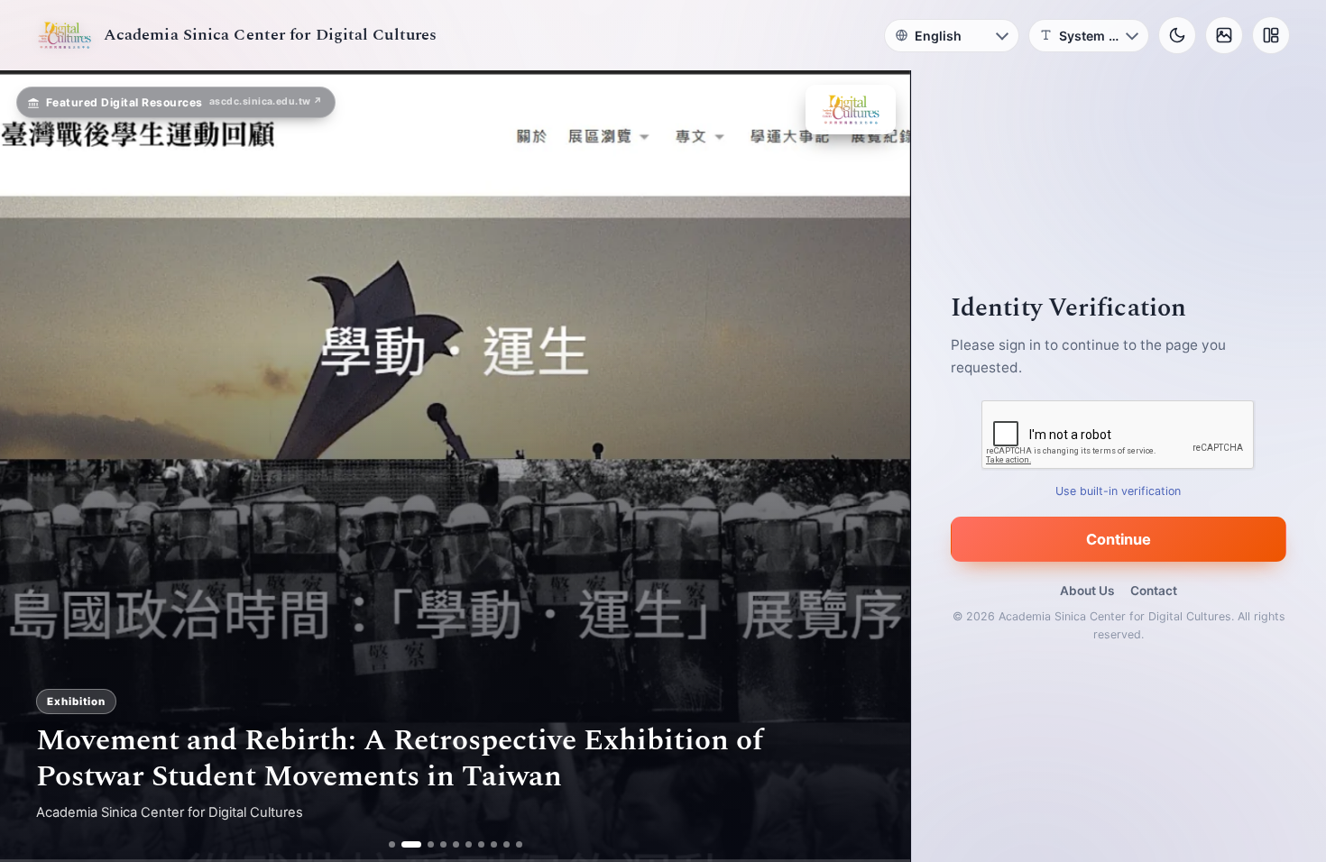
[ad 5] (456, 844)
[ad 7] (481, 844)
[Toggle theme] (1177, 35)
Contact (1153, 590)
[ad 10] (519, 844)
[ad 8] (494, 844)
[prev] (32, 466)
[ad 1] (392, 844)
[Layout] (1271, 35)
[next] (878, 466)
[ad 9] (506, 844)
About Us (1087, 590)
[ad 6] (468, 844)
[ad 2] (404, 844)
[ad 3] (424, 844)
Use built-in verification (1119, 491)
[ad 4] (443, 844)
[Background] (1224, 35)
